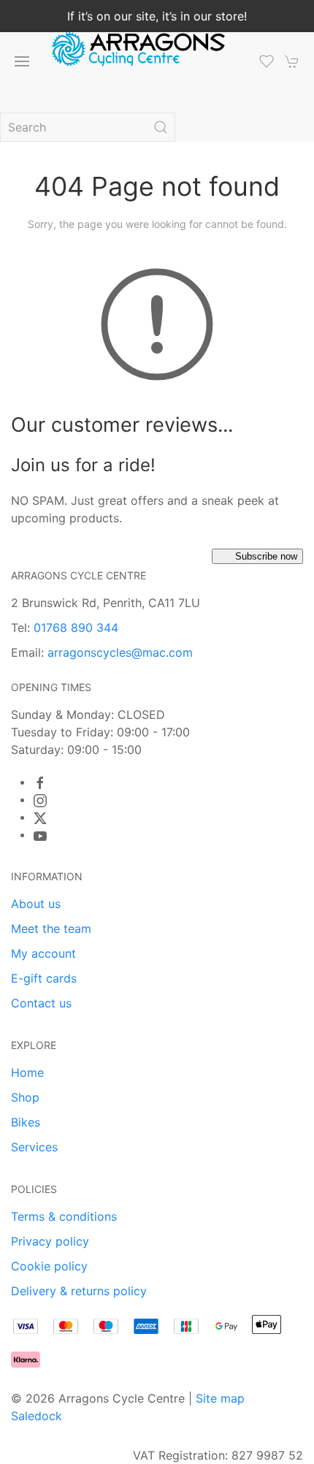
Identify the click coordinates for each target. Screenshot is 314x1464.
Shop (25, 1097)
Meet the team (51, 928)
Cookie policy (49, 1266)
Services (34, 1147)
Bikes (25, 1122)
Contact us (41, 1003)
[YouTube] (40, 835)
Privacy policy (50, 1241)
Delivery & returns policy (79, 1291)
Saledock (36, 1415)
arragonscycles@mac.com (120, 652)
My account (43, 953)
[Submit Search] (160, 127)
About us (36, 903)
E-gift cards (44, 978)
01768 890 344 (76, 627)
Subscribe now (266, 556)
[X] (40, 818)
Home (27, 1072)
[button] (22, 61)
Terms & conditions (64, 1216)
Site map (220, 1398)
